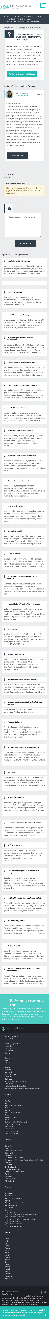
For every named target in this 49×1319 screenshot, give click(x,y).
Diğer (6, 1148)
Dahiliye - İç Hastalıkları (12, 1133)
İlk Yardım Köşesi (10, 1074)
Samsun (7, 1271)
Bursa (7, 1246)
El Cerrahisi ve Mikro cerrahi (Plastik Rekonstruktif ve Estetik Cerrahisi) (24, 1161)
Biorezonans (9, 1127)
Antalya (7, 1248)
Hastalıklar (8, 1046)
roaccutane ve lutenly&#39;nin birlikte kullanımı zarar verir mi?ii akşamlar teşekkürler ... (23, 709)
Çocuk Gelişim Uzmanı (12, 1222)
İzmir (6, 1241)
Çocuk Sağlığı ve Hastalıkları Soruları (29, 28)
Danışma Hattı (8, 28)
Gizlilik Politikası (10, 1039)
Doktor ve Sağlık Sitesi (12, 1044)
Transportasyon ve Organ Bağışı (15, 1081)
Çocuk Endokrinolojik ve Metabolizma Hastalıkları (21, 1214)
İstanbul (7, 1239)
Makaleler (8, 1060)
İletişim (7, 1053)
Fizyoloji (7, 1174)
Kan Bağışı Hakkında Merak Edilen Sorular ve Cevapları (22, 1088)
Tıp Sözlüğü (9, 1072)
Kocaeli (7, 1260)
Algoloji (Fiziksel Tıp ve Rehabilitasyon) (18, 1203)
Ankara (7, 1243)
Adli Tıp (7, 1103)
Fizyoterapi (8, 1176)
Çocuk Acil (8, 1210)
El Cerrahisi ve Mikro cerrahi (14, 1158)
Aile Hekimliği (9, 1181)
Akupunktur (9, 1194)
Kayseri (7, 1269)
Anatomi (7, 1108)
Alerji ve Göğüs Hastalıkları (13, 1198)
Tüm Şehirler (9, 1278)
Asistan (7, 1115)
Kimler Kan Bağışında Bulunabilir (15, 1086)
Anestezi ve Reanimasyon (13, 1112)
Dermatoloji (8, 1146)
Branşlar (8, 1095)
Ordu (6, 1262)
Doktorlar (8, 1063)
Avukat (7, 1119)
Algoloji (7, 1201)
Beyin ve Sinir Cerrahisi (12, 1124)
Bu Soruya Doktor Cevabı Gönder (22, 74)
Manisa (7, 1267)
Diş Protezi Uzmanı (11, 1155)
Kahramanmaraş (10, 1276)
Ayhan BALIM (21, 95)
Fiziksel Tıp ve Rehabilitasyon (14, 1172)
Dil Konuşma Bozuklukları (13, 1151)
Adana (7, 1250)
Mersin (7, 1255)
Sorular (7, 1058)
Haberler (8, 1067)
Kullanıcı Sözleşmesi (11, 1037)
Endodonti (8, 1165)
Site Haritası (9, 1084)
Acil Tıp (7, 1101)
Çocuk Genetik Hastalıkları (13, 1224)
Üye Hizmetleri (9, 1051)
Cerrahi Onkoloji (10, 1129)
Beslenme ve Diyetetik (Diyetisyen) (16, 1122)
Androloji (8, 1110)
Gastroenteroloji (10, 1179)
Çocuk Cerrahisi (10, 1212)
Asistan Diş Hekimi (11, 1117)
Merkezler (8, 1070)
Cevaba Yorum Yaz (17, 156)
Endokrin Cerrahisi (11, 1167)
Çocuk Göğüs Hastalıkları (13, 1226)
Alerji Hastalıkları (10, 1196)
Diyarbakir (8, 1257)
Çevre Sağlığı (9, 1207)
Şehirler (7, 1232)
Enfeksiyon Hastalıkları (12, 1169)
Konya (7, 1253)
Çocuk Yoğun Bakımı (11, 1131)
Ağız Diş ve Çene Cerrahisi (13, 1106)
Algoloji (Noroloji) (11, 1205)
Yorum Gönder (26, 243)
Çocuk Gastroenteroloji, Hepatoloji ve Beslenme (20, 1219)
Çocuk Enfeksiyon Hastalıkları (14, 1217)
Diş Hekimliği (9, 1153)
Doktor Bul (8, 1048)
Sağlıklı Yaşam (9, 1079)
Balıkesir (8, 1274)
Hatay (7, 1264)
